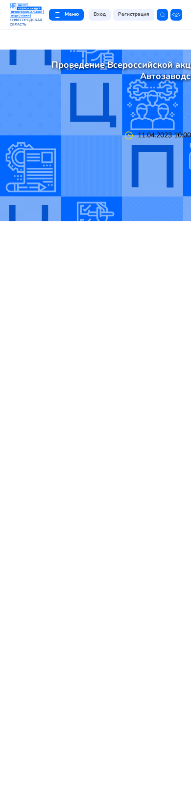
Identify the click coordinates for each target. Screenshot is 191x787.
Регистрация (133, 14)
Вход (100, 14)
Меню (72, 14)
